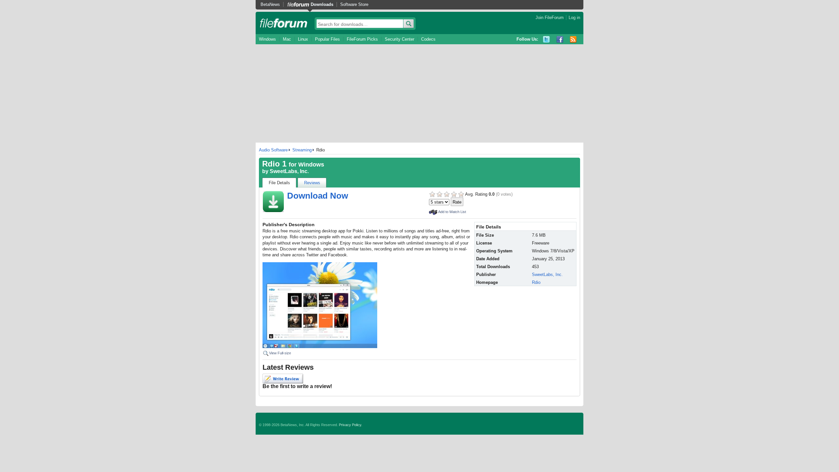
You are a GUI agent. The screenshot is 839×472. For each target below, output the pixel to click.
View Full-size (280, 353)
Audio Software (273, 150)
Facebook (559, 39)
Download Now (317, 196)
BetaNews (270, 4)
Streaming (302, 150)
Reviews (312, 182)
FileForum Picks (362, 39)
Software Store (354, 4)
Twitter (546, 39)
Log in (574, 17)
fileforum (283, 23)
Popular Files (327, 39)
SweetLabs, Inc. (289, 171)
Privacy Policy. (350, 425)
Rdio (536, 282)
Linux (303, 39)
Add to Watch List (452, 212)
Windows (267, 39)
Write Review (283, 379)
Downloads (322, 4)
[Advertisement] (419, 93)
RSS (573, 39)
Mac (287, 39)
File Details (279, 182)
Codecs (428, 39)
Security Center (399, 39)
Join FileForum (550, 17)
